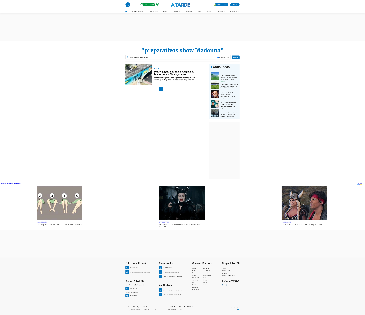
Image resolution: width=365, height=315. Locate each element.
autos (194, 268)
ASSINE (234, 5)
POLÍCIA (209, 11)
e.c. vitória (206, 270)
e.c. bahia (205, 268)
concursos (195, 280)
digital (194, 284)
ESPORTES (177, 11)
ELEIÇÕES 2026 (153, 11)
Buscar (235, 57)
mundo (204, 280)
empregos (205, 273)
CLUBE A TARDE (222, 5)
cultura (194, 282)
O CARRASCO (221, 11)
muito (204, 277)
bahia (194, 270)
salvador (195, 287)
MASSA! (224, 273)
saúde (194, 275)
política (204, 284)
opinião (204, 282)
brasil (194, 273)
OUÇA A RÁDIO (149, 5)
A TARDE (224, 268)
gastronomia (206, 275)
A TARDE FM (226, 270)
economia (195, 289)
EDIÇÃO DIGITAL (235, 11)
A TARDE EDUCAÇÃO (228, 275)
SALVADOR (189, 11)
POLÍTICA (165, 11)
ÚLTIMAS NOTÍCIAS (137, 11)
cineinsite (195, 277)
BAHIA (199, 11)
